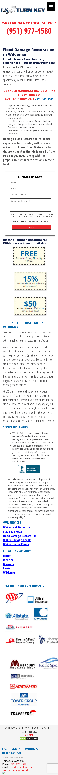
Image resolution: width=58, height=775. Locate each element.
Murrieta (8, 564)
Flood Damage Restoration (20, 536)
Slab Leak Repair (13, 531)
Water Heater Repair (16, 544)
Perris (6, 568)
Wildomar (9, 572)
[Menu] (51, 6)
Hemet (7, 556)
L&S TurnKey (28, 13)
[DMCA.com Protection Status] (29, 739)
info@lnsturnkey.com (20, 767)
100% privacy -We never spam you (30, 221)
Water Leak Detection (17, 527)
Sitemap (29, 735)
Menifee (8, 560)
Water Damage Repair (17, 540)
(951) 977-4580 (29, 30)
